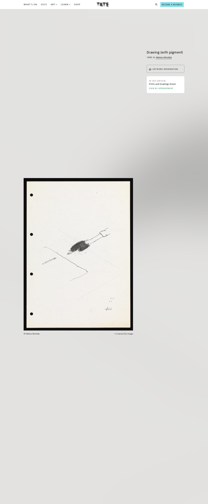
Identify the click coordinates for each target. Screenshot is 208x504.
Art (53, 4)
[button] (155, 4)
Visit (44, 4)
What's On (30, 4)
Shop (77, 4)
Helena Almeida (164, 57)
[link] (68, 334)
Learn (64, 4)
